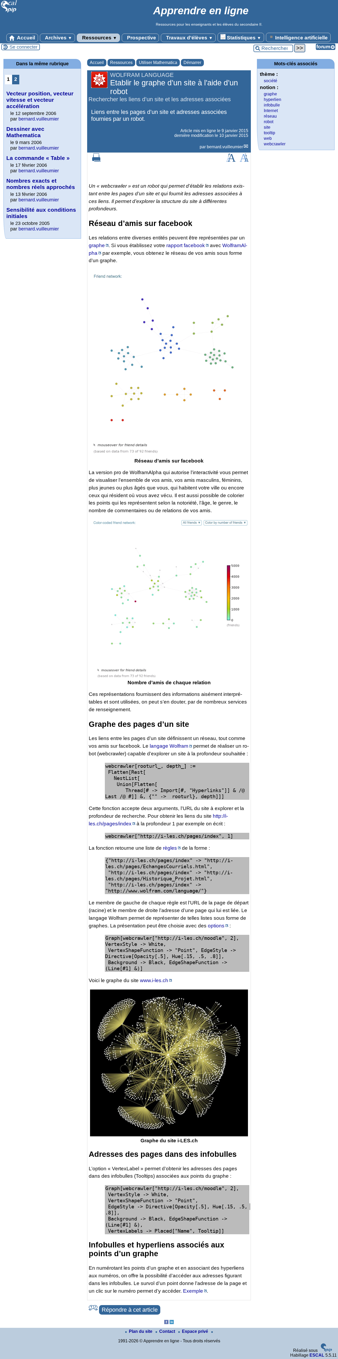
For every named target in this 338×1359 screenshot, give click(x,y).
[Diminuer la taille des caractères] (244, 160)
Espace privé (195, 1331)
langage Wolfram (169, 746)
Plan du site (141, 1331)
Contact (167, 1331)
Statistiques (243, 37)
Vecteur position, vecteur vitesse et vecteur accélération (39, 99)
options (216, 925)
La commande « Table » (38, 158)
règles (170, 848)
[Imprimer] (96, 160)
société (270, 80)
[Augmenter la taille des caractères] (231, 160)
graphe (97, 245)
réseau (270, 116)
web (268, 138)
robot (268, 121)
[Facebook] (166, 1322)
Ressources (99, 37)
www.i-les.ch (154, 980)
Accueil (25, 37)
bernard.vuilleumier (225, 147)
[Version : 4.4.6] (326, 1350)
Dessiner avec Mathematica (25, 132)
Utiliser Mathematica (158, 62)
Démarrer (192, 62)
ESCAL (316, 1355)
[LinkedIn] (172, 1322)
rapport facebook (185, 245)
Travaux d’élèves (189, 37)
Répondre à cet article (130, 1309)
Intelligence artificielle (301, 37)
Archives (58, 37)
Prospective (141, 37)
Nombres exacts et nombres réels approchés (40, 184)
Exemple (193, 1291)
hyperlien (272, 99)
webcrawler (274, 144)
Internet (271, 110)
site (267, 127)
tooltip (269, 133)
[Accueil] (9, 12)
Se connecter (23, 47)
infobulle (272, 105)
